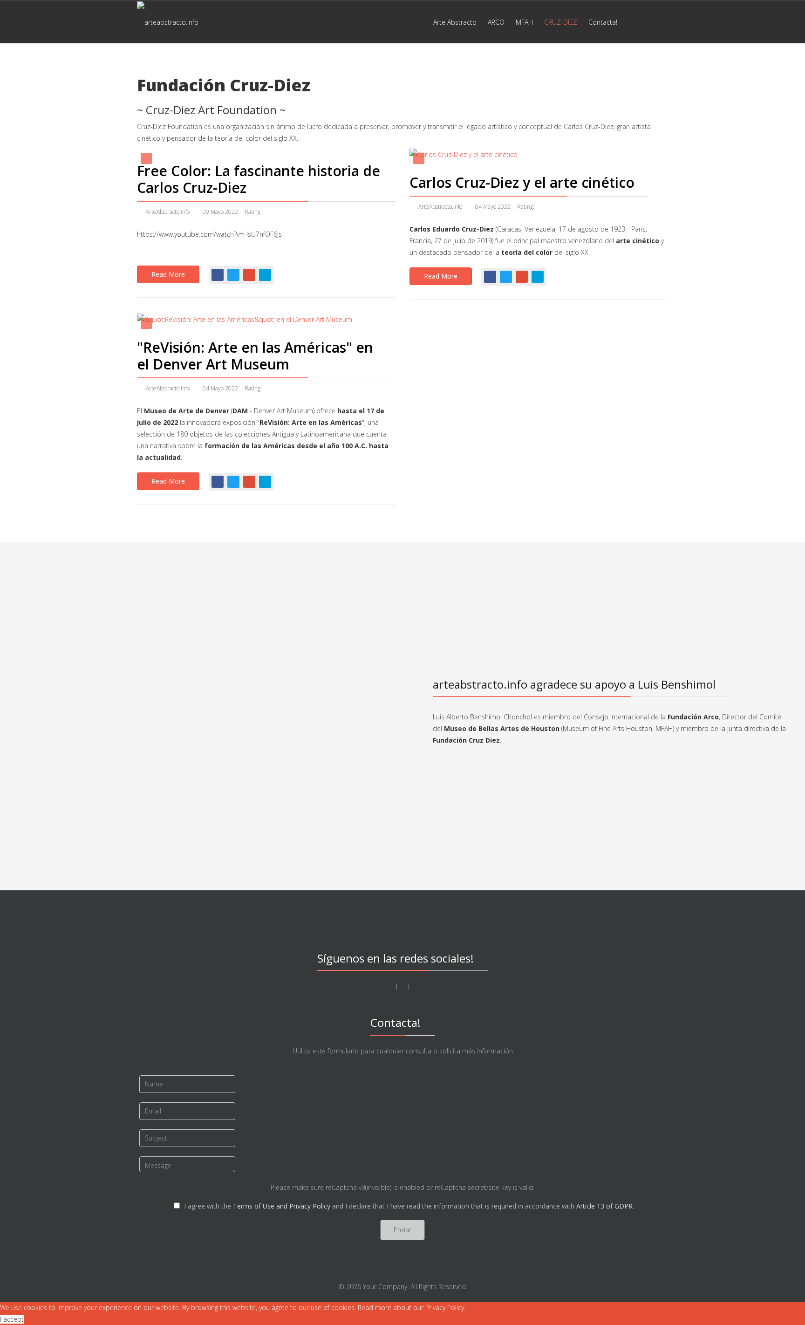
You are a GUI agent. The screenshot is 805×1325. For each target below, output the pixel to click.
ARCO (496, 22)
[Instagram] (414, 986)
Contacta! (602, 22)
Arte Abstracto (455, 22)
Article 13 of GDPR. (605, 1206)
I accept (12, 1319)
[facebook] (402, 986)
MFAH (524, 22)
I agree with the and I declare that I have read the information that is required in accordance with (408, 1206)
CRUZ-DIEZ (560, 22)
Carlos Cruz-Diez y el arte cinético (521, 182)
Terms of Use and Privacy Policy (281, 1206)
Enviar (402, 1229)
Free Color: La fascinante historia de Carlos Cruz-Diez (258, 179)
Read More (168, 274)
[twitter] (390, 986)
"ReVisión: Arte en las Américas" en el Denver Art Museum (255, 356)
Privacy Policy (444, 1307)
